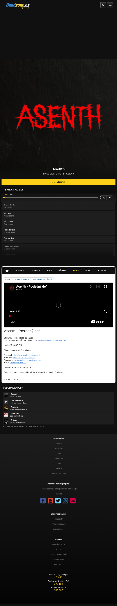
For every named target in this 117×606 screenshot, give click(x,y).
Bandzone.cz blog (58, 473)
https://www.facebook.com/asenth (27, 355)
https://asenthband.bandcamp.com (52, 340)
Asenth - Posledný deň (42, 279)
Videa (76, 270)
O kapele (35, 270)
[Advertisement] (58, 33)
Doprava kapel (59, 529)
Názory (62, 270)
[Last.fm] (73, 500)
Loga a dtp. (59, 564)
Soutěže (58, 468)
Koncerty (103, 270)
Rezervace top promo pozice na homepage (59, 489)
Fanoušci (59, 458)
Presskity (59, 519)
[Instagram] (65, 500)
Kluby (59, 463)
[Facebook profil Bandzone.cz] (43, 500)
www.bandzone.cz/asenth (24, 357)
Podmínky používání (59, 554)
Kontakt (59, 549)
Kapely (59, 443)
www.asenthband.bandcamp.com (27, 360)
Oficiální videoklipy (21, 279)
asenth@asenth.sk (18, 363)
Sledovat (61, 182)
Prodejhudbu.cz (59, 524)
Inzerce (59, 494)
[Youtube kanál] (50, 500)
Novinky (20, 270)
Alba (49, 270)
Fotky (88, 270)
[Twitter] (58, 500)
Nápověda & (59, 544)
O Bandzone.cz (59, 559)
